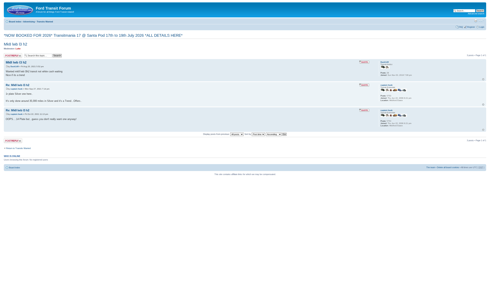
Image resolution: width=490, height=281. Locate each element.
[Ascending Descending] (276, 134)
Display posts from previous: (216, 134)
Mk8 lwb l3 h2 (15, 44)
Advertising (29, 21)
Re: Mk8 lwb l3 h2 (17, 85)
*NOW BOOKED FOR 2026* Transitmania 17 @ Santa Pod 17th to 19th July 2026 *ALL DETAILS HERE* (93, 35)
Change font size (481, 21)
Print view (476, 21)
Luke (18, 48)
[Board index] (20, 9)
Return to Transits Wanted (18, 148)
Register (471, 27)
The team (430, 167)
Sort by (248, 134)
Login (481, 27)
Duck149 (15, 66)
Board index (15, 21)
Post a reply (9, 54)
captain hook (17, 89)
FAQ (461, 27)
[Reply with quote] (364, 62)
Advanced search (476, 13)
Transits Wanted (45, 21)
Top (483, 79)
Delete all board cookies (448, 167)
